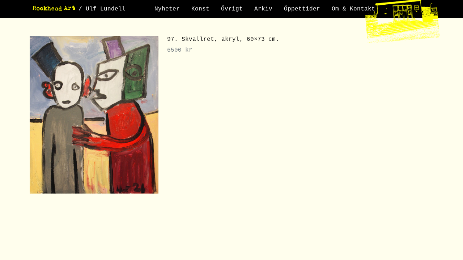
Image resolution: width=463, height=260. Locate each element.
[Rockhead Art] (54, 9)
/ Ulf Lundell (102, 9)
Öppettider (302, 9)
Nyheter (167, 9)
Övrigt (232, 9)
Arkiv (263, 9)
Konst (200, 9)
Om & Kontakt (353, 9)
